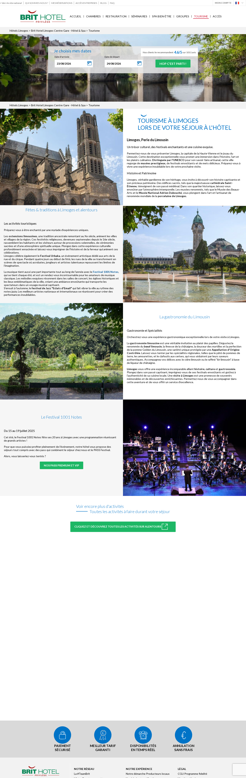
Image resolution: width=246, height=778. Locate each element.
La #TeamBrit (82, 773)
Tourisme (201, 16)
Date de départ (112, 56)
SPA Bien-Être (161, 16)
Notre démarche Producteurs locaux (148, 773)
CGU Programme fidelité (192, 773)
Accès (217, 16)
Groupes (182, 16)
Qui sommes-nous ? (36, 3)
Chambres (93, 16)
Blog (103, 3)
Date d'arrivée (62, 56)
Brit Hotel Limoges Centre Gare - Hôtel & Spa (58, 30)
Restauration (116, 16)
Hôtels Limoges (19, 30)
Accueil (75, 16)
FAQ (112, 3)
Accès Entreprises (86, 3)
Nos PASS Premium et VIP (61, 465)
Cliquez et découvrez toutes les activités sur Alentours (118, 526)
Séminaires (139, 16)
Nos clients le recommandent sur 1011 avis (169, 52)
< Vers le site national (11, 3)
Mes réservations (61, 3)
